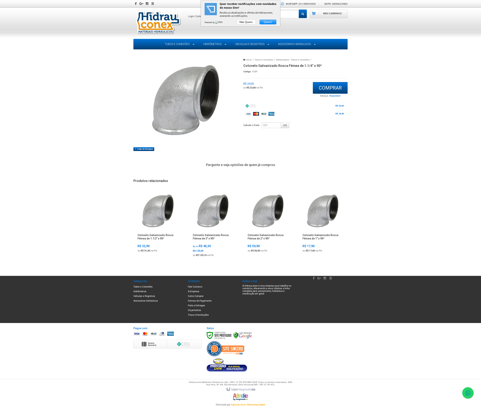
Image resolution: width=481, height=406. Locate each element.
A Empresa (193, 291)
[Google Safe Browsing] (242, 335)
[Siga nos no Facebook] (136, 4)
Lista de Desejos (145, 149)
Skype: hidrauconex (336, 4)
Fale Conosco (195, 286)
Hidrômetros (139, 291)
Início (249, 60)
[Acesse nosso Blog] (153, 4)
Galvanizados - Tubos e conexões (292, 60)
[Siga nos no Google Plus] (142, 4)
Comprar (330, 88)
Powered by (210, 22)
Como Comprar (195, 296)
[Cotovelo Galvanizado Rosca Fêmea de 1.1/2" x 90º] (158, 222)
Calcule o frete (251, 125)
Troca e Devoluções (198, 315)
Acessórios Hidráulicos (145, 301)
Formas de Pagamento (200, 301)
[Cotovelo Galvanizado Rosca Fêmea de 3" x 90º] (213, 225)
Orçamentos (194, 310)
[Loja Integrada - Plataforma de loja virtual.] (241, 389)
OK (285, 125)
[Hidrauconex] (158, 23)
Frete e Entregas (196, 305)
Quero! (268, 21)
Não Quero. (246, 21)
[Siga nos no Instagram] (147, 4)
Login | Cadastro (196, 16)
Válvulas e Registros (144, 296)
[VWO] (219, 22)
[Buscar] (303, 14)
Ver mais (158, 249)
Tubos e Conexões (264, 60)
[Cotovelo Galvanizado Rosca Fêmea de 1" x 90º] (322, 222)
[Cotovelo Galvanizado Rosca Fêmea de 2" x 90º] (267, 222)
